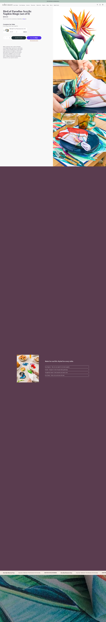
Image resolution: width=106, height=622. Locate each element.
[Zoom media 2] (79, 86)
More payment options (34, 40)
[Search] (97, 4)
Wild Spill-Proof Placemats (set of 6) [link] (17, 28)
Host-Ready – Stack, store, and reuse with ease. (55, 375)
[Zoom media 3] (79, 139)
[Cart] (102, 4)
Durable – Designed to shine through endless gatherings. (56, 369)
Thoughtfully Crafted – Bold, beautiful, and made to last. (56, 372)
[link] (7, 30)
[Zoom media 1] (79, 33)
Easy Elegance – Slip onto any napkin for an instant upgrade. (57, 367)
